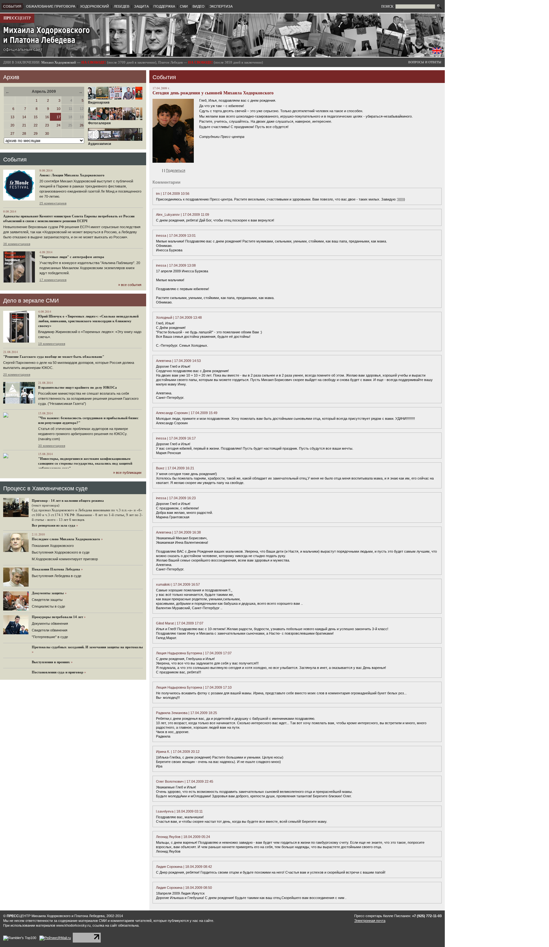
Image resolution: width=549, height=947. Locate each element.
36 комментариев (16, 244)
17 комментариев (52, 280)
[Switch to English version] (437, 52)
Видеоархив (99, 102)
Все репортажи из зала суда (53, 525)
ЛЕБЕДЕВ (121, 6)
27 (12, 133)
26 (82, 125)
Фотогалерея (99, 123)
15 (35, 117)
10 (58, 109)
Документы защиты (48, 593)
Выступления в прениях (51, 662)
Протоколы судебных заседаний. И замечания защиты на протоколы (87, 647)
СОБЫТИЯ (12, 6)
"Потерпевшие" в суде (50, 637)
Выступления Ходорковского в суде (61, 552)
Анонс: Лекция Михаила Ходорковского (72, 175)
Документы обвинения (50, 623)
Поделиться (175, 170)
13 (12, 117)
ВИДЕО (199, 6)
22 (35, 125)
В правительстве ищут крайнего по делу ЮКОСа (77, 387)
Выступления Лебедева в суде (56, 576)
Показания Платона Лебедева (56, 569)
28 (24, 133)
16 (47, 117)
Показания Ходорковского (53, 546)
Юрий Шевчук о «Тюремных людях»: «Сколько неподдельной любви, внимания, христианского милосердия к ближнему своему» (88, 321)
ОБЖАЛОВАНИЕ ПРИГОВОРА (50, 6)
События (15, 159)
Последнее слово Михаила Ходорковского (66, 539)
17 (58, 117)
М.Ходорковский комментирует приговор (65, 559)
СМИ (184, 6)
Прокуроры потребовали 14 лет (57, 617)
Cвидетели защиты (47, 600)
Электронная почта (369, 921)
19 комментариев (51, 343)
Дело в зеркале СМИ (31, 300)
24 (58, 125)
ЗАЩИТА (141, 6)
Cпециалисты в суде (48, 606)
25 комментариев (52, 203)
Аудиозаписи (99, 144)
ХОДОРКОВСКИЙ (94, 6)
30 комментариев (51, 445)
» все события (129, 285)
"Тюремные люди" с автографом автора (71, 257)
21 (24, 125)
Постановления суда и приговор (57, 672)
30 (47, 133)
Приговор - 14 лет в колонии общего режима (68, 500)
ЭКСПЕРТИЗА (221, 6)
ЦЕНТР (17, 18)
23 (47, 125)
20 (12, 125)
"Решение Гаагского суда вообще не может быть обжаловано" (53, 356)
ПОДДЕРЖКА (164, 6)
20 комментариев (16, 374)
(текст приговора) (45, 505)
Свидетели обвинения (49, 630)
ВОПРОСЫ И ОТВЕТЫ (424, 62)
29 (35, 133)
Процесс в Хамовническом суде (45, 488)
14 (24, 117)
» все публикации (127, 472)
